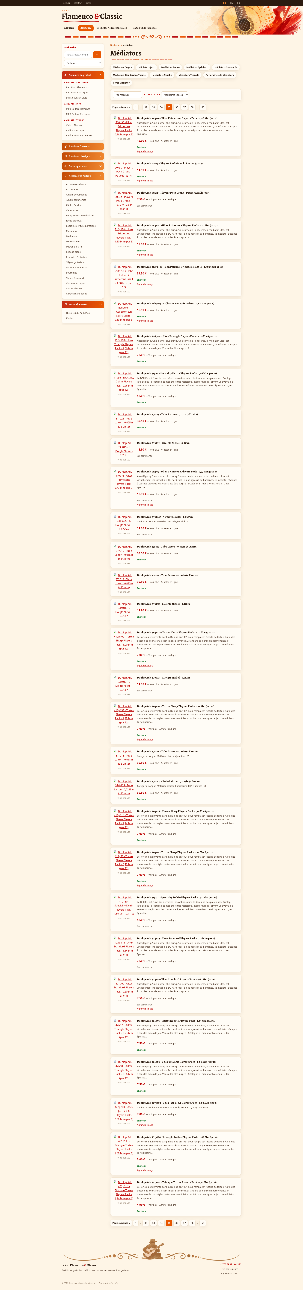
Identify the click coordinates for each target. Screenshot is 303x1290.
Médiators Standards (225, 67)
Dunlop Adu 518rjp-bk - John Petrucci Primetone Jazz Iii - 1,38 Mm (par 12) (180, 267)
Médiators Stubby (162, 74)
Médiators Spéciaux (197, 67)
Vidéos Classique (75, 130)
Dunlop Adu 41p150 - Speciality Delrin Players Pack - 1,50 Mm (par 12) (177, 897)
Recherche (70, 47)
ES (238, 2)
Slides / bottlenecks (76, 267)
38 (192, 107)
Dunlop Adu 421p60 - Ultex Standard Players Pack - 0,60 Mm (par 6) (176, 979)
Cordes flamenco (75, 288)
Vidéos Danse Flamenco (79, 135)
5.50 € (156, 396)
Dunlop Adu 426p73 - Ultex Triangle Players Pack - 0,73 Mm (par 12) (176, 1021)
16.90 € (157, 310)
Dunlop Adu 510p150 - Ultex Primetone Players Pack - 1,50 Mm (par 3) (177, 225)
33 (153, 107)
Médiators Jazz (146, 67)
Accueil (67, 2)
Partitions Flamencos (77, 87)
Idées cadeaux (74, 220)
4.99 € (156, 1204)
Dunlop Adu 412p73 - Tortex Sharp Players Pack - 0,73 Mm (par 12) (175, 852)
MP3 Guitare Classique (78, 113)
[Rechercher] (97, 54)
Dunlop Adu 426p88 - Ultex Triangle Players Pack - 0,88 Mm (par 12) (176, 1062)
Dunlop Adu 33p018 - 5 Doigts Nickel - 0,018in (163, 604)
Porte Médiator (121, 82)
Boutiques (85, 28)
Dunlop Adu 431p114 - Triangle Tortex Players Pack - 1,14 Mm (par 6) (177, 1182)
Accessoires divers (76, 184)
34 (161, 107)
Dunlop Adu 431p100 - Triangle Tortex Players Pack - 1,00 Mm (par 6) (177, 1137)
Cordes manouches (76, 293)
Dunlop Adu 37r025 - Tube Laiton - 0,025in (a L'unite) (167, 414)
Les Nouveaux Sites (76, 97)
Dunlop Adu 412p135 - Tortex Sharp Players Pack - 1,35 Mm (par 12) (175, 706)
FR (224, 2)
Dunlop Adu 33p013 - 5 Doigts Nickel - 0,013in (163, 677)
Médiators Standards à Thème (129, 74)
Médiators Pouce (170, 67)
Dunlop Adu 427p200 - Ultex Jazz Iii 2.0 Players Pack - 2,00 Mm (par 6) (177, 1103)
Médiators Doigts (122, 67)
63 (203, 107)
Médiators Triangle (189, 74)
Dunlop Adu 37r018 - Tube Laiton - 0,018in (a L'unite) (167, 751)
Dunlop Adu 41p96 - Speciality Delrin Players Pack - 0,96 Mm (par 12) (177, 373)
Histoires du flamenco (145, 28)
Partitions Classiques (77, 92)
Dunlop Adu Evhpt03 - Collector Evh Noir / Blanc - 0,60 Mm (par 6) (175, 303)
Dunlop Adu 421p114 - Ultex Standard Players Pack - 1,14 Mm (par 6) (176, 938)
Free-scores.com (229, 1268)
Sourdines (71, 272)
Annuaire (69, 28)
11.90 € (157, 170)
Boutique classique (79, 156)
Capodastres (73, 210)
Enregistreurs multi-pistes (80, 215)
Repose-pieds (73, 251)
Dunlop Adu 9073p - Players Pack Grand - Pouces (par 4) (170, 163)
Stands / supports (75, 277)
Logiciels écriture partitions (81, 225)
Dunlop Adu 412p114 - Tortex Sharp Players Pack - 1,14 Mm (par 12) (175, 811)
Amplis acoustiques (76, 194)
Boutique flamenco (79, 146)
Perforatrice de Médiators (220, 74)
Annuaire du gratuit (80, 75)
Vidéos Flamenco (75, 125)
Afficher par (152, 94)
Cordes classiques (75, 283)
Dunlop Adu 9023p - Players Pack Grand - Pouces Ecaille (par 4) (174, 193)
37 (184, 107)
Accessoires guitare (80, 176)
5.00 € (156, 1159)
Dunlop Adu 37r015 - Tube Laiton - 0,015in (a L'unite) (167, 546)
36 (176, 107)
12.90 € (157, 141)
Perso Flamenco (78, 304)
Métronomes (73, 241)
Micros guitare (74, 246)
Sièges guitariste (75, 262)
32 (146, 107)
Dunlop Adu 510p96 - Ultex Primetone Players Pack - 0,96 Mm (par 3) (177, 118)
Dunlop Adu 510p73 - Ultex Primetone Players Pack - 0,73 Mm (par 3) (177, 471)
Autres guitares (77, 166)
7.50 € (156, 199)
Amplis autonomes (76, 199)
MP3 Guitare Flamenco (78, 108)
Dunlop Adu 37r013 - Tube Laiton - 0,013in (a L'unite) (167, 575)
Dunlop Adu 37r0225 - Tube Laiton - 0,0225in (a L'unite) (168, 781)
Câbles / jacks (73, 205)
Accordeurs (72, 189)
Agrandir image (145, 151)
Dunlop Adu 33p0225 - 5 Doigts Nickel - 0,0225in (165, 517)
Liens (88, 2)
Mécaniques (72, 231)
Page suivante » (121, 107)
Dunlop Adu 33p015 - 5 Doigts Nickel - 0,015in (163, 443)
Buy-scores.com (228, 1273)
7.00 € (156, 655)
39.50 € (157, 273)
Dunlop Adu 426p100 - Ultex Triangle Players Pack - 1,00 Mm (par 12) (177, 336)
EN (231, 2)
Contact (78, 2)
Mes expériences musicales (112, 28)
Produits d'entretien (76, 257)
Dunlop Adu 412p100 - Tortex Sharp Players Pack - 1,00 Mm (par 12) (175, 632)
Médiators (71, 236)
